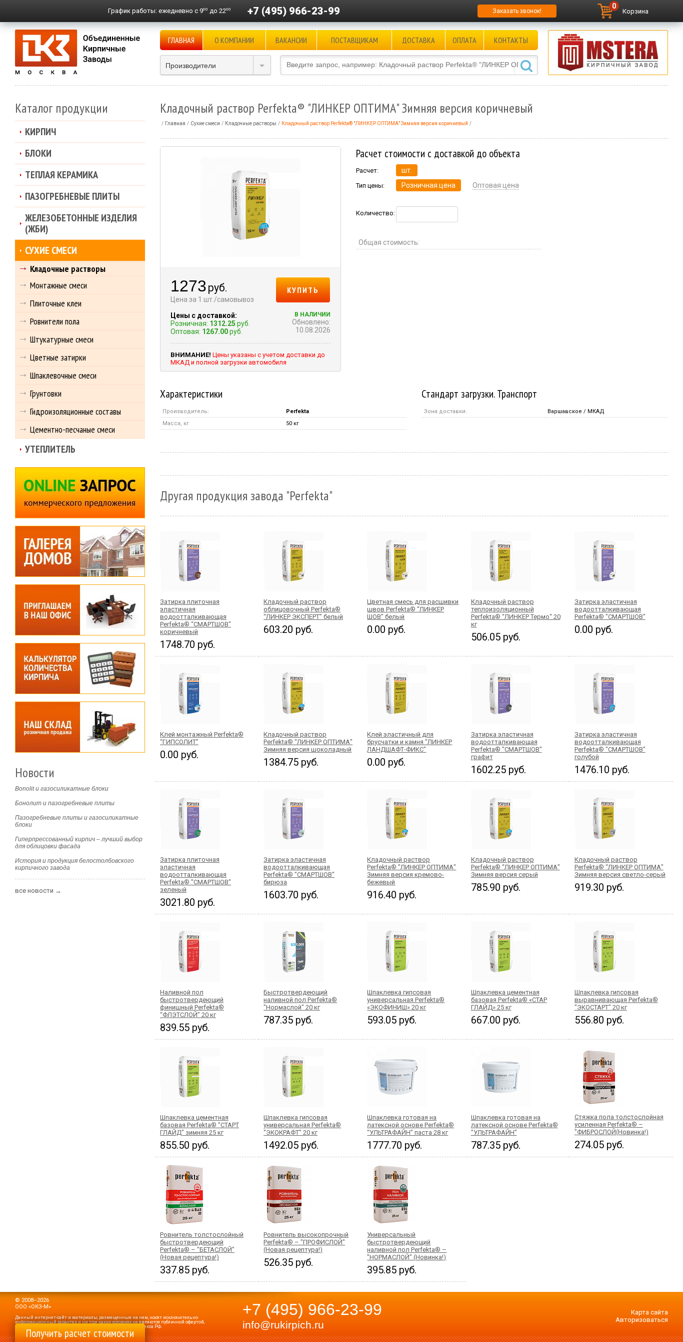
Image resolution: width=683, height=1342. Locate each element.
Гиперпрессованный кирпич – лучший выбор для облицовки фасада (78, 843)
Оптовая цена (495, 185)
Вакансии (291, 40)
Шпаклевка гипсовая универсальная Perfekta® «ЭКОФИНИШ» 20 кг (405, 999)
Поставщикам (354, 40)
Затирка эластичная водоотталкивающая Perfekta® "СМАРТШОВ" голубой (610, 746)
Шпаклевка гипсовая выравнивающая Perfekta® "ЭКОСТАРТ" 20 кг (616, 999)
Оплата (464, 40)
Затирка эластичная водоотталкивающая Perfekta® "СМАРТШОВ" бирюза (299, 871)
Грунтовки (46, 393)
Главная (181, 40)
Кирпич (40, 131)
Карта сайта (649, 1312)
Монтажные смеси (58, 285)
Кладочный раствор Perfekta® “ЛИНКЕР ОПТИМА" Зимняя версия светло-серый (620, 867)
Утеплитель (50, 449)
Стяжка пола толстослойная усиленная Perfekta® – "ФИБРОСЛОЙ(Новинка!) (619, 1124)
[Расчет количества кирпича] (80, 668)
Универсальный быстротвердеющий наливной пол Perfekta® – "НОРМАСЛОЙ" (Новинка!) (406, 1246)
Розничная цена (429, 185)
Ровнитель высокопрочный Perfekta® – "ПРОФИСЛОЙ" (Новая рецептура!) (306, 1242)
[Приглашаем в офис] (80, 610)
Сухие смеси (51, 250)
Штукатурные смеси (62, 339)
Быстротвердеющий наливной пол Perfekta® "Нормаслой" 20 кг (300, 999)
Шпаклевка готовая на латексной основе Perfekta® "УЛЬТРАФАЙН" (514, 1125)
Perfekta (297, 411)
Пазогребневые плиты (72, 196)
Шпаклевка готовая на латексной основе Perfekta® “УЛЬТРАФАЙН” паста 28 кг (410, 1125)
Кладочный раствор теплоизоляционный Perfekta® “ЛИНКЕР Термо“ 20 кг (515, 613)
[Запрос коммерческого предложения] (80, 493)
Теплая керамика (61, 174)
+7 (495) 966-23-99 (294, 11)
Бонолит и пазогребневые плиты (64, 803)
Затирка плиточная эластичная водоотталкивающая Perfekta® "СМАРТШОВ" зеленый (195, 874)
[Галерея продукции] (80, 551)
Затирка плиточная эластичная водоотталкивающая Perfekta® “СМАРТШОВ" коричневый (195, 616)
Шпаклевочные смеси (63, 375)
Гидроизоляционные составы (75, 411)
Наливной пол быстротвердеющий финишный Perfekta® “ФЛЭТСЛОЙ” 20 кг (192, 1003)
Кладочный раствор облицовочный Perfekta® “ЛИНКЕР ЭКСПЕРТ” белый (303, 609)
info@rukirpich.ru (283, 1325)
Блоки (38, 153)
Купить (303, 290)
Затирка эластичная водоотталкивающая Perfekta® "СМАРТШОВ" (610, 609)
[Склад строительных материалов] (80, 727)
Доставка (418, 40)
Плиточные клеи (56, 303)
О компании (234, 40)
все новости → (38, 890)
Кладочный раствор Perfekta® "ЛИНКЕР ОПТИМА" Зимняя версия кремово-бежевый (411, 871)
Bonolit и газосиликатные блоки (61, 788)
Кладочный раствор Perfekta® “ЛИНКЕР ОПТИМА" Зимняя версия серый (515, 867)
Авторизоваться (642, 1319)
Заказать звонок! (517, 11)
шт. (407, 170)
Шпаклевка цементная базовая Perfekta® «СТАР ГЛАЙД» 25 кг (509, 999)
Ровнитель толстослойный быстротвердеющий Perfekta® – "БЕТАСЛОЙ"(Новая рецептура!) (202, 1246)
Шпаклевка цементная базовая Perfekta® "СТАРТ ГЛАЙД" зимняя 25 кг (199, 1125)
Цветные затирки (58, 357)
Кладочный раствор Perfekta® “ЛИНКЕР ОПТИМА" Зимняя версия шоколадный (308, 742)
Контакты (511, 40)
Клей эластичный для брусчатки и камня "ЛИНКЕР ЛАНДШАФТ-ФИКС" (409, 742)
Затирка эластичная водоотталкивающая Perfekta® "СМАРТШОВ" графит (506, 746)
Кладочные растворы (68, 268)
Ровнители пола (55, 321)
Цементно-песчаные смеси (72, 429)
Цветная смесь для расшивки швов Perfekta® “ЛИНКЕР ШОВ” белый (412, 609)
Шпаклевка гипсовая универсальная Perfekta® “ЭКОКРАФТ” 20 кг (302, 1125)
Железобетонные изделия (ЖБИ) (81, 223)
